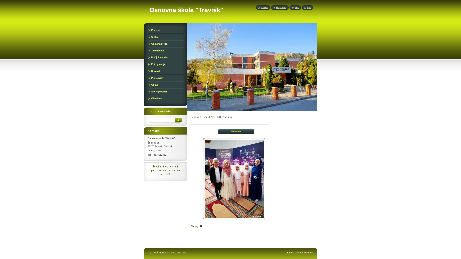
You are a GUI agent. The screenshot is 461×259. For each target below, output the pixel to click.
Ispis (309, 7)
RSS (297, 7)
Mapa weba (281, 7)
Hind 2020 (208, 117)
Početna (195, 117)
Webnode (308, 253)
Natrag (194, 226)
